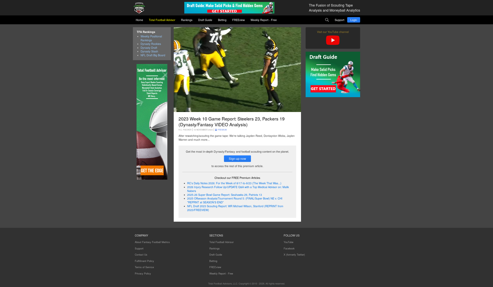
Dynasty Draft (149, 48)
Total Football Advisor (162, 20)
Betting (222, 20)
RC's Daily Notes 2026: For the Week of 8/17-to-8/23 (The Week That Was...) (234, 183)
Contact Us (141, 254)
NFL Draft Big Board (153, 55)
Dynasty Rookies (151, 44)
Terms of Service (144, 267)
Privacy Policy (143, 273)
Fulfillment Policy (144, 261)
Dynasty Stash (149, 51)
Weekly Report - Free (264, 20)
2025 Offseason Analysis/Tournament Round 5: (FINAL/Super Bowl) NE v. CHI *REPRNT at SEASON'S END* (234, 200)
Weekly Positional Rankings (151, 38)
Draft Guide (205, 20)
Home (139, 20)
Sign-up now (237, 158)
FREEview (238, 20)
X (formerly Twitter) (294, 254)
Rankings (186, 20)
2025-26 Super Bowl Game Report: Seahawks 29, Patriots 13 (224, 195)
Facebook (289, 248)
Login (353, 20)
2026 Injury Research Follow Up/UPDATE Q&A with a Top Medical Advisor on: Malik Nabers (238, 189)
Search (327, 19)
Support (339, 20)
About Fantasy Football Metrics (152, 242)
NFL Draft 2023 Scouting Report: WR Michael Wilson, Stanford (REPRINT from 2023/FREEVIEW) (235, 208)
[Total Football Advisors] (141, 8)
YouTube (288, 242)
